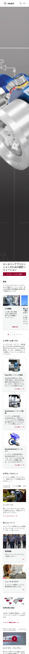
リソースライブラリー (9, 516)
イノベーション (22, 629)
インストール (6, 486)
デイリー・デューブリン (9, 629)
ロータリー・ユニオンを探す (14, 274)
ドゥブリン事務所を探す (9, 622)
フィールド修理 (16, 486)
